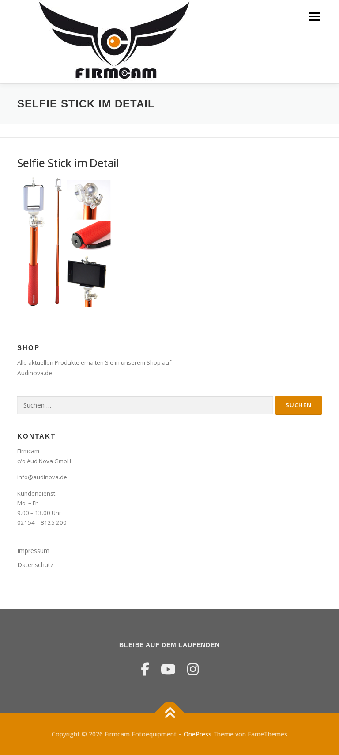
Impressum (33, 550)
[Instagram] (193, 669)
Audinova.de (34, 373)
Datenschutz (35, 565)
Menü (314, 16)
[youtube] (168, 669)
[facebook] (145, 669)
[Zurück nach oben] (169, 713)
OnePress (197, 734)
